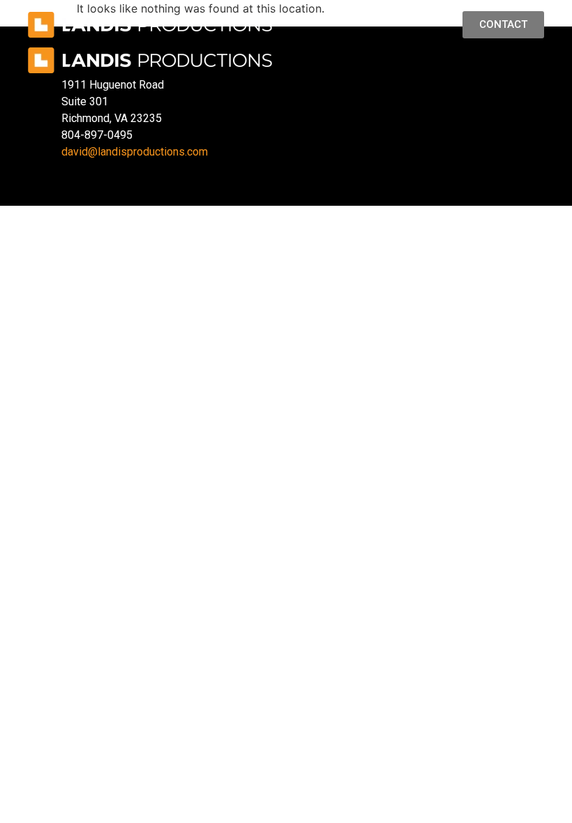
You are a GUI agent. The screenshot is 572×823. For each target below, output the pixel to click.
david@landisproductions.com (134, 151)
